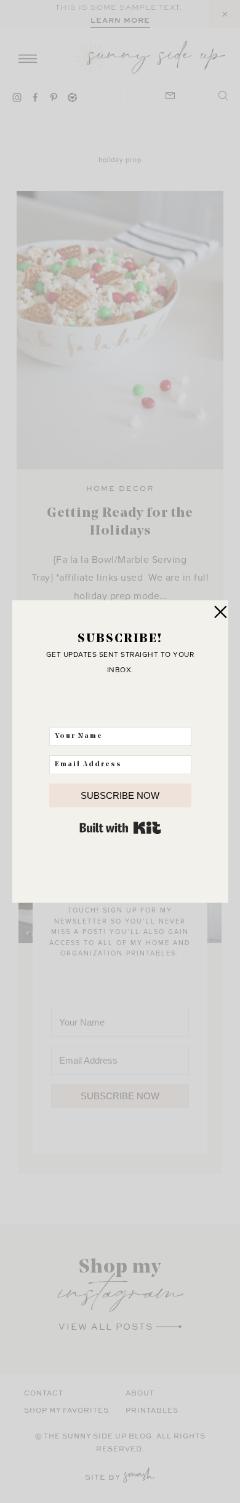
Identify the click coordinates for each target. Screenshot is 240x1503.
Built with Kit (120, 828)
